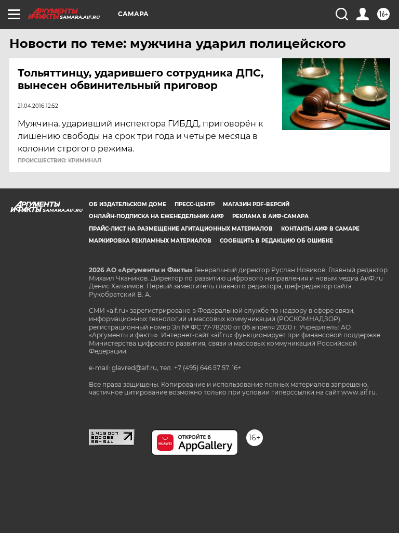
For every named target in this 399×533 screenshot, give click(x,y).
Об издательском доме (127, 204)
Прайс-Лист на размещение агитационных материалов (181, 228)
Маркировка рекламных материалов (150, 240)
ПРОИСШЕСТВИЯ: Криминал (59, 160)
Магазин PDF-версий (256, 204)
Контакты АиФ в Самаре (320, 228)
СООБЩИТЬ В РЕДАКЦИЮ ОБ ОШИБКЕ (276, 240)
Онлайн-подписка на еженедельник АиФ (156, 216)
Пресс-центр (195, 204)
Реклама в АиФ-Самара (270, 216)
